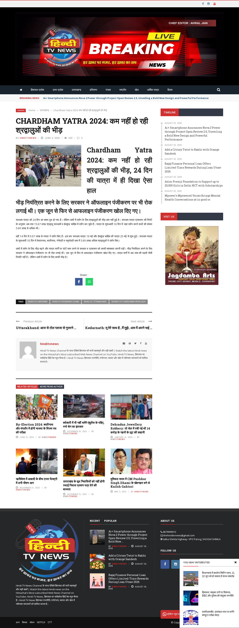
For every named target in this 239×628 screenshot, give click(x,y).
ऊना (18, 622)
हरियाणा (93, 89)
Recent (95, 520)
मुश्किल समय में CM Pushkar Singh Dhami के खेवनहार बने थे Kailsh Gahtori (130, 483)
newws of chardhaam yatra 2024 (128, 301)
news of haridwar (37, 301)
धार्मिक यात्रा (153, 89)
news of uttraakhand (95, 301)
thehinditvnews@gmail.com (179, 535)
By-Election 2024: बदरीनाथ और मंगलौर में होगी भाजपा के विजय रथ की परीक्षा (36, 428)
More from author (51, 386)
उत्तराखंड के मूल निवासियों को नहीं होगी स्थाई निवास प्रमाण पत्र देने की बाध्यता (84, 485)
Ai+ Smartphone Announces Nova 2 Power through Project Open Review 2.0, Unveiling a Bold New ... (127, 536)
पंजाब (108, 89)
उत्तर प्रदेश (58, 89)
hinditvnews (28, 138)
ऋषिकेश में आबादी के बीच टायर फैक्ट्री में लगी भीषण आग (36, 481)
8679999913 (169, 532)
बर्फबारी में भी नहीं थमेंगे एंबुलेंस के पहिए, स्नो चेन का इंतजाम (83, 424)
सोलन (32, 622)
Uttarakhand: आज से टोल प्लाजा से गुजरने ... (46, 328)
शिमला (24, 622)
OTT (50, 622)
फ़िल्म (169, 89)
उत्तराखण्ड (76, 89)
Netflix (41, 622)
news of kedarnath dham (65, 301)
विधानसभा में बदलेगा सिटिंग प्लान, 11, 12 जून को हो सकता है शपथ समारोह (218, 574)
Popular (110, 520)
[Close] (235, 562)
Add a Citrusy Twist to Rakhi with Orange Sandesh (127, 557)
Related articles (27, 386)
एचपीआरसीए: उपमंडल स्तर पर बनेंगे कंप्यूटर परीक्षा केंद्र (218, 613)
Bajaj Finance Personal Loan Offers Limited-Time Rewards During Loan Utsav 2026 (128, 578)
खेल (137, 89)
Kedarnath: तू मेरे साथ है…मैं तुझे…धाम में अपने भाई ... (118, 328)
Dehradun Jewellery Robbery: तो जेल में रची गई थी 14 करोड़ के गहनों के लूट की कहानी (130, 428)
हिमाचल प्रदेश (37, 89)
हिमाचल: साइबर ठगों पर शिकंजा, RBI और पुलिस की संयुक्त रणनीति (218, 593)
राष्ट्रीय (122, 89)
